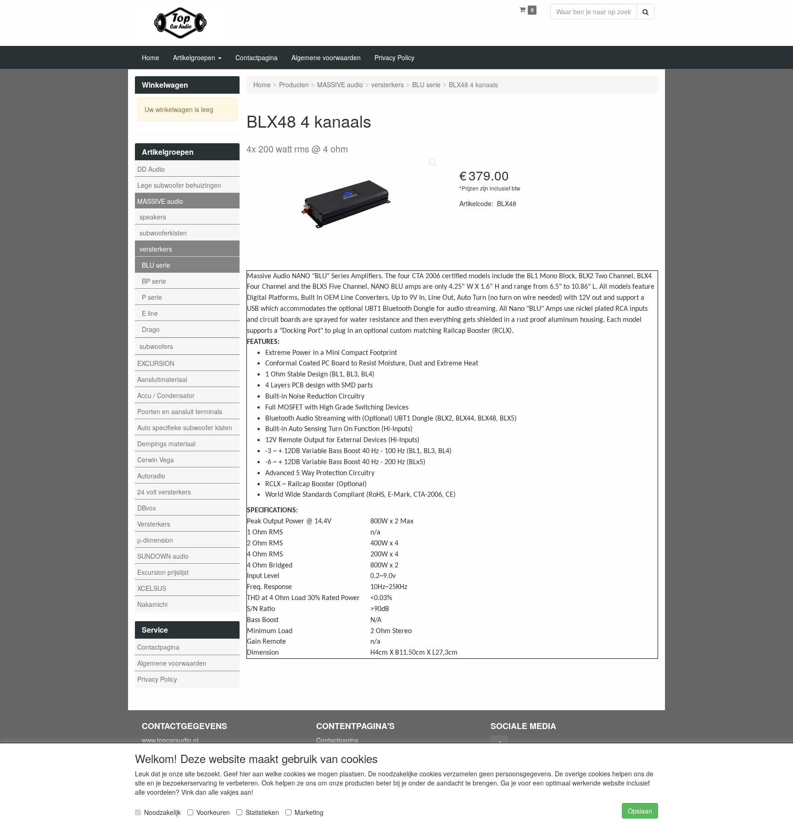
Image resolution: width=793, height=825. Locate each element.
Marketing (309, 812)
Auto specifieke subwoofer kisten (184, 427)
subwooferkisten (163, 232)
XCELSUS (151, 588)
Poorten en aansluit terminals (179, 411)
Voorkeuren (213, 812)
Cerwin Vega (155, 459)
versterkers (156, 248)
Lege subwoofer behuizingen (179, 185)
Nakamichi (152, 604)
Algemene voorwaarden (172, 663)
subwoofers (156, 346)
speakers (153, 216)
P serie (152, 297)
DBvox (146, 507)
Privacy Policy (157, 679)
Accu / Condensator (166, 395)
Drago (151, 329)
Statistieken (262, 812)
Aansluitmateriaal (162, 379)
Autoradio (151, 475)
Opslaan (640, 810)
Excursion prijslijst (163, 572)
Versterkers (153, 523)
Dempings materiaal (166, 443)
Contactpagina (158, 646)
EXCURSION (155, 363)
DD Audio (151, 169)
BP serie (154, 281)
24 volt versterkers (164, 491)
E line (150, 313)
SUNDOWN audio (163, 556)
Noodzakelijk (162, 812)
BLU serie (156, 264)
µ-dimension (155, 539)
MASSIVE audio (160, 201)
